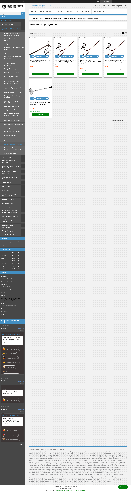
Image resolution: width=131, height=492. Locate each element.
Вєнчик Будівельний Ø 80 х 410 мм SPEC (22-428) (40, 61)
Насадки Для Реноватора (11, 128)
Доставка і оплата (83, 11)
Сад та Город (6, 190)
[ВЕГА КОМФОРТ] (12, 6)
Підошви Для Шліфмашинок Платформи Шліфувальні (12, 82)
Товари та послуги (6, 20)
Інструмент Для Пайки (9, 207)
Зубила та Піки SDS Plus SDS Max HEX (13, 139)
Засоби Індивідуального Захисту (9, 220)
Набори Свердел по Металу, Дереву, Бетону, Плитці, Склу (12, 34)
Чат (124, 487)
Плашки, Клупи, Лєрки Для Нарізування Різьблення (11, 114)
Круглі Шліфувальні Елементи (12, 92)
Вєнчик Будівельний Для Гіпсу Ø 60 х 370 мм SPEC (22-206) (115, 61)
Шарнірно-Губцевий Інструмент (8, 161)
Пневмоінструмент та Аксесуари (9, 172)
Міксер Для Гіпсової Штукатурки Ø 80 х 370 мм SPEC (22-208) (90, 62)
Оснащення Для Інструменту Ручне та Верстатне (11, 29)
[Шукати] (23, 13)
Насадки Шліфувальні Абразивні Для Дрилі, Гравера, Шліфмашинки (13, 63)
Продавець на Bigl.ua (65, 488)
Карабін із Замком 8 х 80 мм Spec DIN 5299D (11, 392)
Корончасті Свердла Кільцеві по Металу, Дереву (13, 57)
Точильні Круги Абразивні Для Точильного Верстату (13, 87)
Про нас (60, 11)
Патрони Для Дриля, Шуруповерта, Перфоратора (12, 148)
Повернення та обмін (101, 11)
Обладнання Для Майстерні (10, 216)
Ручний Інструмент (8, 157)
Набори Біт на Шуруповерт (12, 69)
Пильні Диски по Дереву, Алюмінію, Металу (11, 77)
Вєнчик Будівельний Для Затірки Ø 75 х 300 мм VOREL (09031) (40, 103)
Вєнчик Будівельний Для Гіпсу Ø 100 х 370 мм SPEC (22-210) (65, 61)
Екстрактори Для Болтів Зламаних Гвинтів (14, 48)
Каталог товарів (46, 11)
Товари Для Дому (7, 231)
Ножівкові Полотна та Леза (11, 135)
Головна (33, 11)
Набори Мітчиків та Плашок (12, 44)
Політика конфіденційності (77, 490)
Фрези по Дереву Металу (11, 53)
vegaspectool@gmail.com (8, 305)
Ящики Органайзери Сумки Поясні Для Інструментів (10, 211)
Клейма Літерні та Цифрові (11, 106)
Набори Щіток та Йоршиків (12, 110)
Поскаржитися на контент (63, 490)
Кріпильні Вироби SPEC (9, 24)
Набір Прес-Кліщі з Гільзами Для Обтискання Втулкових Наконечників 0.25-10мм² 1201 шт (12, 340)
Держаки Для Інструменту (11, 153)
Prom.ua (75, 486)
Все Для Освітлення (8, 203)
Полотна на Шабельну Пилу (12, 131)
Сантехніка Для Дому (8, 199)
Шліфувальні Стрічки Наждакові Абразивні (13, 96)
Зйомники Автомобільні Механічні (9, 178)
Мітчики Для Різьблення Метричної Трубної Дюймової (12, 119)
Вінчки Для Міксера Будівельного (13, 144)
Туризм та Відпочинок (9, 235)
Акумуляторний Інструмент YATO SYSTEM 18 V (10, 194)
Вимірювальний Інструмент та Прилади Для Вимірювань (11, 167)
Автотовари (6, 186)
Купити (40, 74)
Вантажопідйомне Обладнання (8, 226)
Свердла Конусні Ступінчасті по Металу (13, 39)
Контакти (70, 11)
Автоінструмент (7, 182)
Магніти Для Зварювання (11, 72)
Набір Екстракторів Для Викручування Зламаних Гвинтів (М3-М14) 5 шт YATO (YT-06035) (11, 421)
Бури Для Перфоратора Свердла (13, 124)
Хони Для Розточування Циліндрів (11, 102)
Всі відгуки (19, 444)
